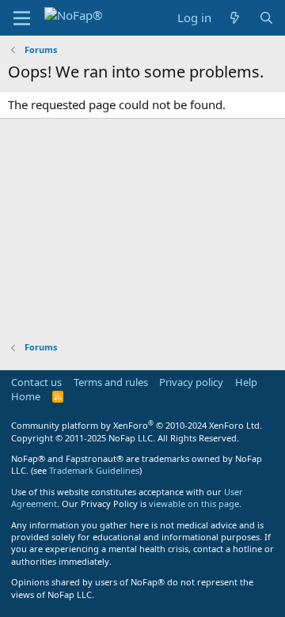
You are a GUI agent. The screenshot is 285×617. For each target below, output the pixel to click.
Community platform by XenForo (136, 425)
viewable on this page (194, 503)
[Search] (266, 17)
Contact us (36, 382)
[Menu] (21, 18)
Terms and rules (111, 382)
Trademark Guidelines (94, 470)
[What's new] (234, 17)
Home (25, 396)
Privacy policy (191, 382)
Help (246, 382)
